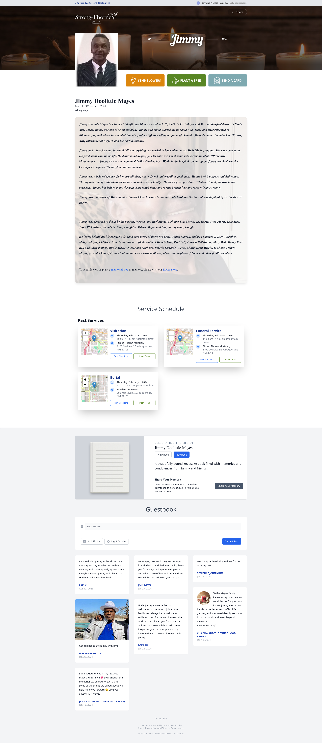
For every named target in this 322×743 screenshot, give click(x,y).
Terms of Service (170, 728)
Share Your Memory (229, 485)
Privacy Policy (151, 728)
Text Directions (121, 356)
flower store (170, 269)
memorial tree (119, 269)
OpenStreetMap (164, 733)
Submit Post (231, 541)
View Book (163, 454)
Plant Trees (144, 356)
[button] (94, 338)
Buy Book (181, 454)
